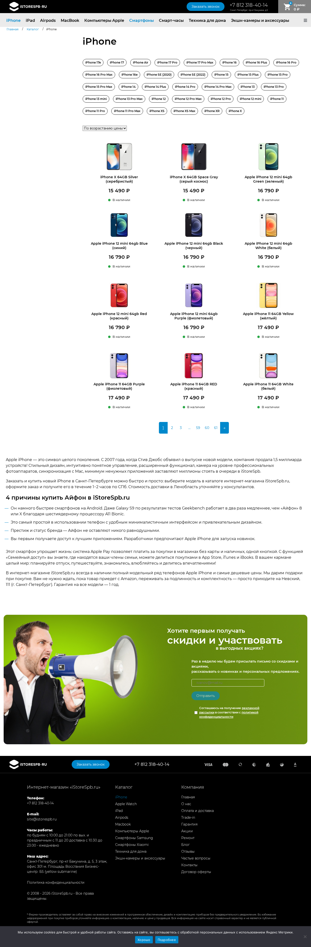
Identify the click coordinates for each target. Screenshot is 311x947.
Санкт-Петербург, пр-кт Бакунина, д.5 (249, 10)
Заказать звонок (205, 6)
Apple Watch (126, 804)
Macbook (123, 824)
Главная (188, 797)
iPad (30, 20)
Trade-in (188, 817)
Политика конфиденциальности (56, 882)
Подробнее (167, 940)
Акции (187, 831)
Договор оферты (196, 872)
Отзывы (188, 851)
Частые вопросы (195, 858)
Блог (185, 844)
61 (215, 428)
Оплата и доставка (197, 811)
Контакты (189, 865)
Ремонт (187, 838)
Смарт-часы (171, 20)
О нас (186, 804)
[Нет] (304, 936)
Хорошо (144, 940)
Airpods (48, 20)
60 (207, 428)
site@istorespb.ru (42, 819)
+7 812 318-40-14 (249, 5)
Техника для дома (207, 20)
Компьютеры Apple (104, 20)
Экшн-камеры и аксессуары (260, 20)
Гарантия (189, 824)
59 (198, 428)
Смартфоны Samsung (134, 838)
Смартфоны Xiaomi (132, 844)
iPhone (13, 20)
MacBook (70, 20)
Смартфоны (141, 20)
